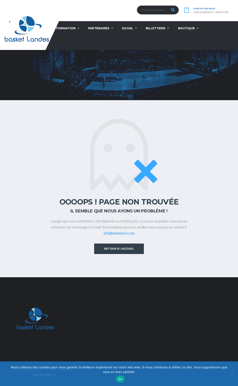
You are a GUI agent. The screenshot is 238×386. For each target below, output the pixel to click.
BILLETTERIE (155, 28)
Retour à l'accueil (119, 248)
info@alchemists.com (119, 233)
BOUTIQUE (186, 28)
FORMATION (66, 28)
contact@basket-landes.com (211, 12)
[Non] (232, 373)
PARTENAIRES (98, 28)
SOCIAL (127, 28)
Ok (120, 379)
